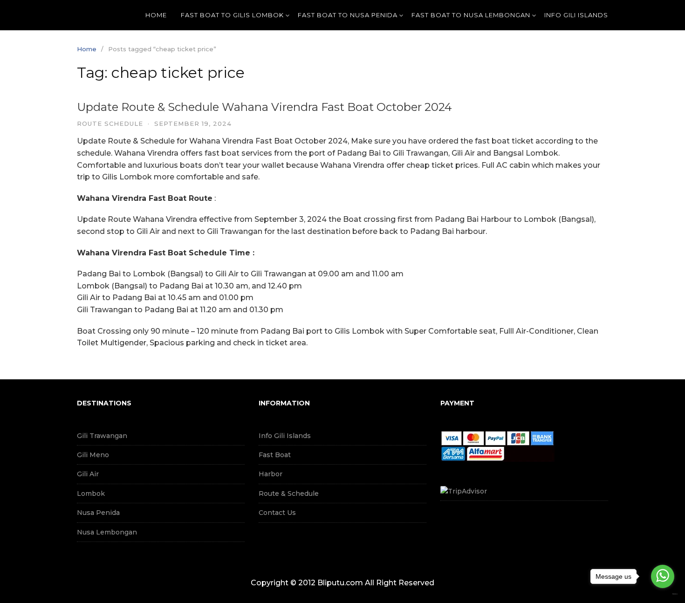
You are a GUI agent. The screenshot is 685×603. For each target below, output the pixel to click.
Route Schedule (110, 123)
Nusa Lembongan (107, 532)
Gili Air (88, 474)
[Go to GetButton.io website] (663, 593)
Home (156, 15)
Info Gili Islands (285, 436)
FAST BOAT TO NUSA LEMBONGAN (470, 15)
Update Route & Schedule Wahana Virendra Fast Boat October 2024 (264, 107)
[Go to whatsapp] (662, 576)
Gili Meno (93, 455)
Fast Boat (275, 455)
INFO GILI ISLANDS (576, 15)
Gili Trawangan (102, 436)
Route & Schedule (289, 493)
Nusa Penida (98, 512)
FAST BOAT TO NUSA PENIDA (347, 15)
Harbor (270, 474)
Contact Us (277, 512)
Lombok (91, 493)
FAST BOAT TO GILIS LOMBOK (232, 15)
